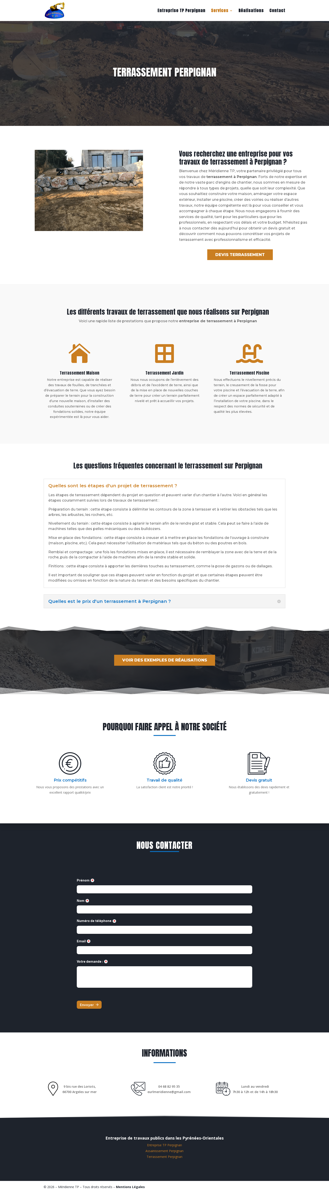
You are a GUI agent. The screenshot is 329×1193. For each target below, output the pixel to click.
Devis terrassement (240, 254)
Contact (277, 11)
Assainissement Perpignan (164, 1151)
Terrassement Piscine (249, 373)
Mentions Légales (130, 1187)
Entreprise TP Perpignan (181, 11)
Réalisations (251, 11)
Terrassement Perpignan (164, 1157)
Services (220, 11)
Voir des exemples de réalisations (164, 660)
